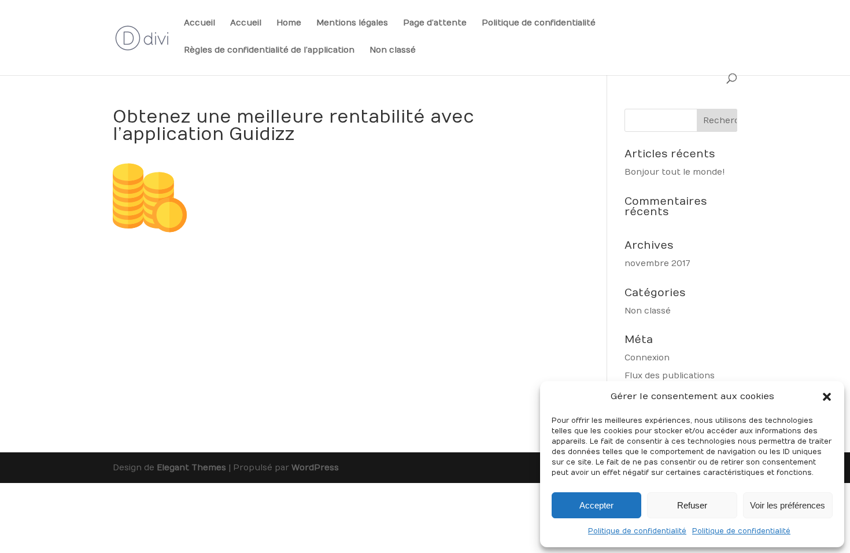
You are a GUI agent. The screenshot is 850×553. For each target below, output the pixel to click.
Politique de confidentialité (637, 531)
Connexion (647, 358)
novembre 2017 (657, 263)
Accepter (596, 505)
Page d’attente (435, 23)
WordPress (315, 468)
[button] (827, 397)
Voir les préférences (787, 505)
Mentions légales (352, 23)
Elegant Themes (191, 468)
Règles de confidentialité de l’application (269, 50)
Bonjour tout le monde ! (674, 172)
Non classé (392, 50)
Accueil (199, 23)
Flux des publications (669, 376)
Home (288, 23)
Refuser (692, 505)
